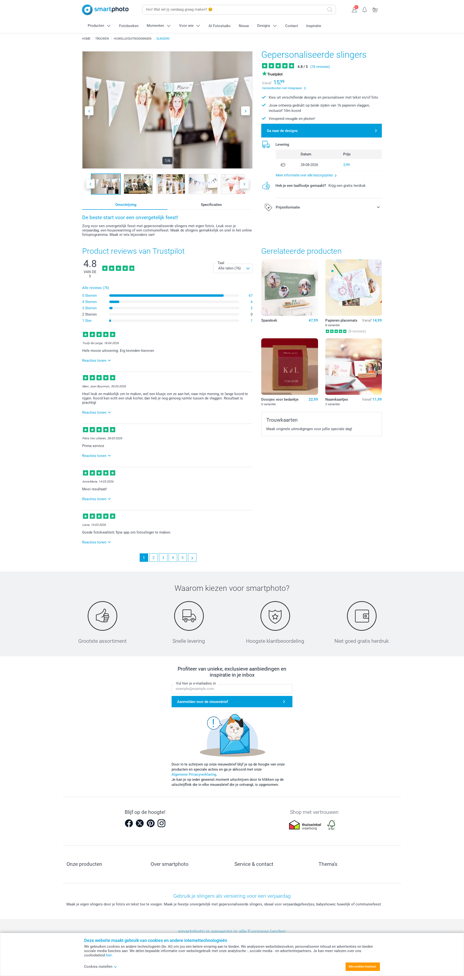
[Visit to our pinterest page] (150, 823)
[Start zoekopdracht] (329, 9)
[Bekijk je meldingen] (365, 9)
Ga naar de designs (282, 131)
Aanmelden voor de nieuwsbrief (202, 702)
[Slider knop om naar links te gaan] (89, 110)
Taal (221, 263)
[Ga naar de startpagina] (105, 9)
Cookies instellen (98, 966)
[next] (192, 557)
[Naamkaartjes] (353, 366)
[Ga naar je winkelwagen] (375, 9)
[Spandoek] (289, 287)
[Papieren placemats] (353, 287)
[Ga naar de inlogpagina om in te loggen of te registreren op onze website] (354, 9)
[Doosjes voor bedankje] (289, 366)
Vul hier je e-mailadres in (196, 683)
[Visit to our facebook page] (129, 823)
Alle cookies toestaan (362, 966)
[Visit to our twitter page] (140, 823)
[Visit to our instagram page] (161, 823)
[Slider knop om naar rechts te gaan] (245, 110)
